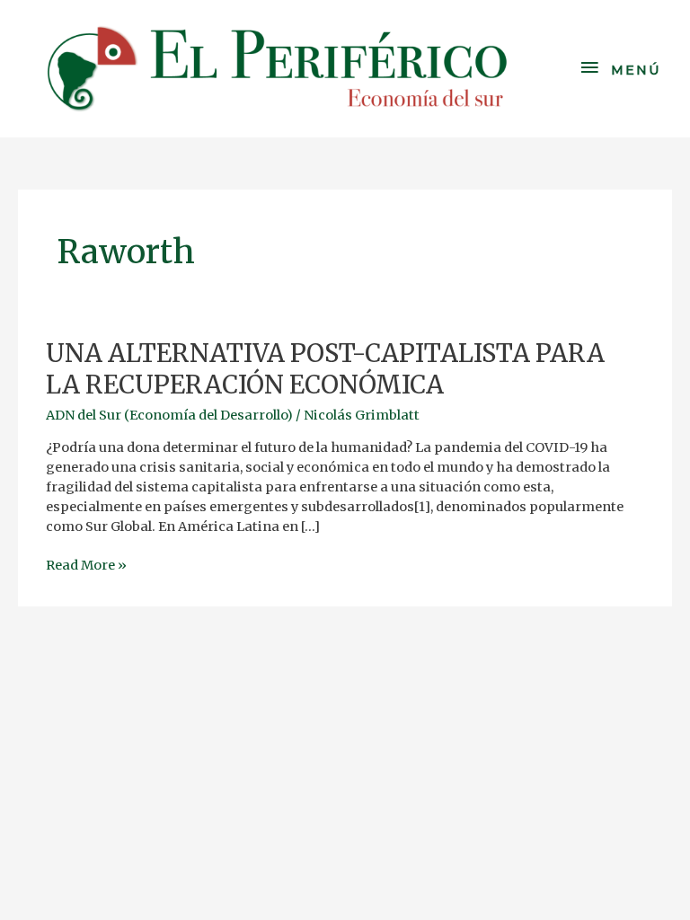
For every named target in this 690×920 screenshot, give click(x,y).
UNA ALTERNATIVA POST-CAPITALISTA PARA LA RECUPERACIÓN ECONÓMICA (325, 369)
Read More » (86, 564)
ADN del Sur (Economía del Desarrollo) (169, 415)
